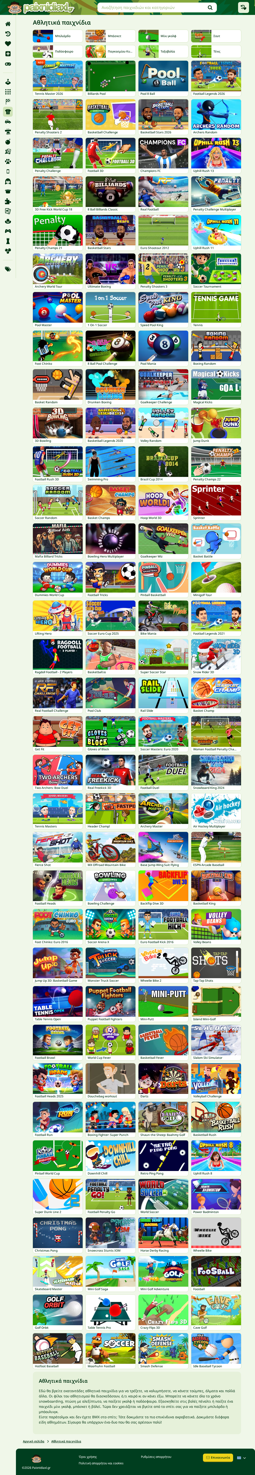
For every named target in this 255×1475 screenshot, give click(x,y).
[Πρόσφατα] (8, 34)
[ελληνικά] (242, 1458)
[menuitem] (8, 24)
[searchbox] (157, 7)
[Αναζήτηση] (210, 7)
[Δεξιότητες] (8, 132)
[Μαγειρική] (8, 191)
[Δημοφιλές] (8, 64)
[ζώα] (8, 161)
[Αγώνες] (8, 102)
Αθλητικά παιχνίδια (66, 1441)
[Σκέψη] (8, 241)
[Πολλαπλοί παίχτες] (8, 231)
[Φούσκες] (8, 251)
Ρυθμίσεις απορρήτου (156, 1457)
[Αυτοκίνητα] (8, 122)
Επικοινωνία (220, 1457)
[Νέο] (8, 54)
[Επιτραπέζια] (8, 151)
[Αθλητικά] (8, 112)
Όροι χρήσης (88, 1457)
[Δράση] (8, 142)
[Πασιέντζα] (8, 211)
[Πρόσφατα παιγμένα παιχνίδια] (243, 7)
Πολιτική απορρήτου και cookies (101, 1463)
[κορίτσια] (8, 181)
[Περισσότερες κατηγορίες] (8, 269)
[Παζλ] (8, 201)
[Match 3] (8, 92)
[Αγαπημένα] (8, 44)
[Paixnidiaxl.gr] (41, 7)
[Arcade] (8, 82)
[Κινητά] (8, 171)
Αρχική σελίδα (33, 1441)
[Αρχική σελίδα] (8, 24)
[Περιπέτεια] (8, 221)
